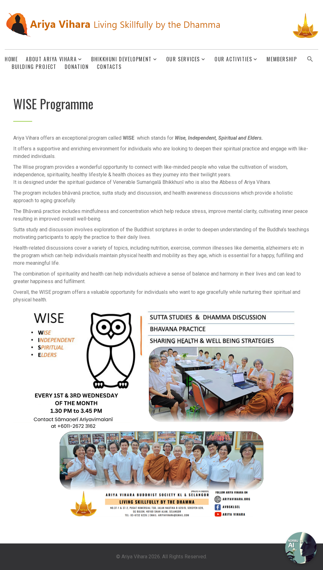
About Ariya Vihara (51, 59)
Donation (77, 67)
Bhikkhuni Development (121, 59)
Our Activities (233, 59)
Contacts (109, 67)
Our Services (183, 59)
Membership (282, 59)
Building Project (34, 67)
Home (11, 59)
